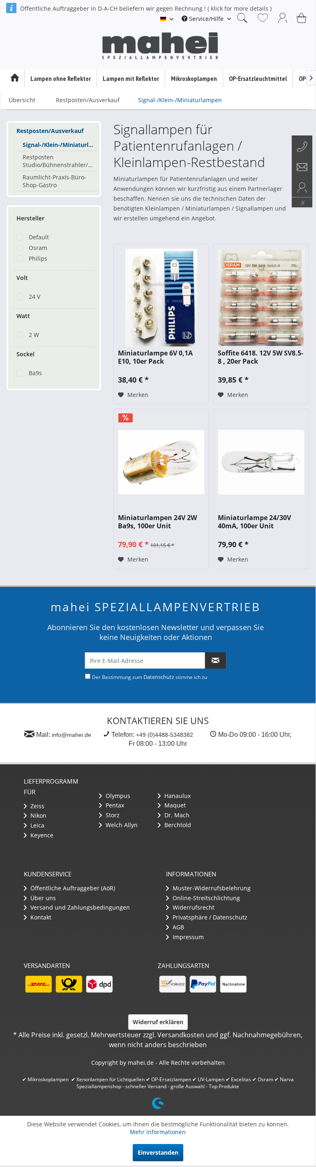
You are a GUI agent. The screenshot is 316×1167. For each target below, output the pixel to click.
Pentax (114, 805)
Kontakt (40, 917)
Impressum (187, 937)
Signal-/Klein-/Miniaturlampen (60, 145)
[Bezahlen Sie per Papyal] (202, 984)
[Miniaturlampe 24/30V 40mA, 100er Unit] (261, 462)
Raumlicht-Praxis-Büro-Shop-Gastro (54, 181)
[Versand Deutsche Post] (68, 984)
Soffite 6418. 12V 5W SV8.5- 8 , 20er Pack (260, 357)
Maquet (174, 805)
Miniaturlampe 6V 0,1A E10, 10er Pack (155, 357)
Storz (112, 815)
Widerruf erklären (158, 1022)
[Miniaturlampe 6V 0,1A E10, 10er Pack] (161, 297)
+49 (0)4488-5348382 (164, 734)
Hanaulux (177, 796)
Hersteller (30, 218)
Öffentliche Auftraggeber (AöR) (72, 888)
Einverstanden (158, 1152)
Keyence (41, 835)
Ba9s (35, 373)
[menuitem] (206, 19)
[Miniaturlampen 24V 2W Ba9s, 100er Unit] (161, 462)
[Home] (14, 78)
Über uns (42, 898)
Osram (38, 248)
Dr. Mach (176, 815)
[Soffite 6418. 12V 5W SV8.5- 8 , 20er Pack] (261, 297)
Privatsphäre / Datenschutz (209, 917)
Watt (23, 316)
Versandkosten (180, 1034)
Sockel (25, 354)
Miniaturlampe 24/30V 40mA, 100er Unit (254, 522)
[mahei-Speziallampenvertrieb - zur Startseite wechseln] (159, 46)
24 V (34, 296)
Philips (38, 258)
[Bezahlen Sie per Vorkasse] (172, 984)
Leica (36, 825)
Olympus (117, 796)
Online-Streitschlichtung (205, 898)
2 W (34, 335)
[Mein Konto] (283, 17)
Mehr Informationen (158, 1132)
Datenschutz (158, 677)
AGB (177, 927)
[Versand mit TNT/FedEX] (99, 984)
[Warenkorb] (302, 17)
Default (39, 237)
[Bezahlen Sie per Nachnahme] (233, 984)
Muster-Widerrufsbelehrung (211, 888)
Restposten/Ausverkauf (49, 131)
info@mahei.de (71, 734)
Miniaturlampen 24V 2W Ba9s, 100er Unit (157, 522)
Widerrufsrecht (193, 907)
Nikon (37, 815)
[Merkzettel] (263, 17)
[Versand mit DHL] (38, 984)
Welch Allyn (121, 825)
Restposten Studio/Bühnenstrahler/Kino (60, 161)
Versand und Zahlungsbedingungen (79, 907)
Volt (22, 278)
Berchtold (177, 825)
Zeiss (36, 806)
